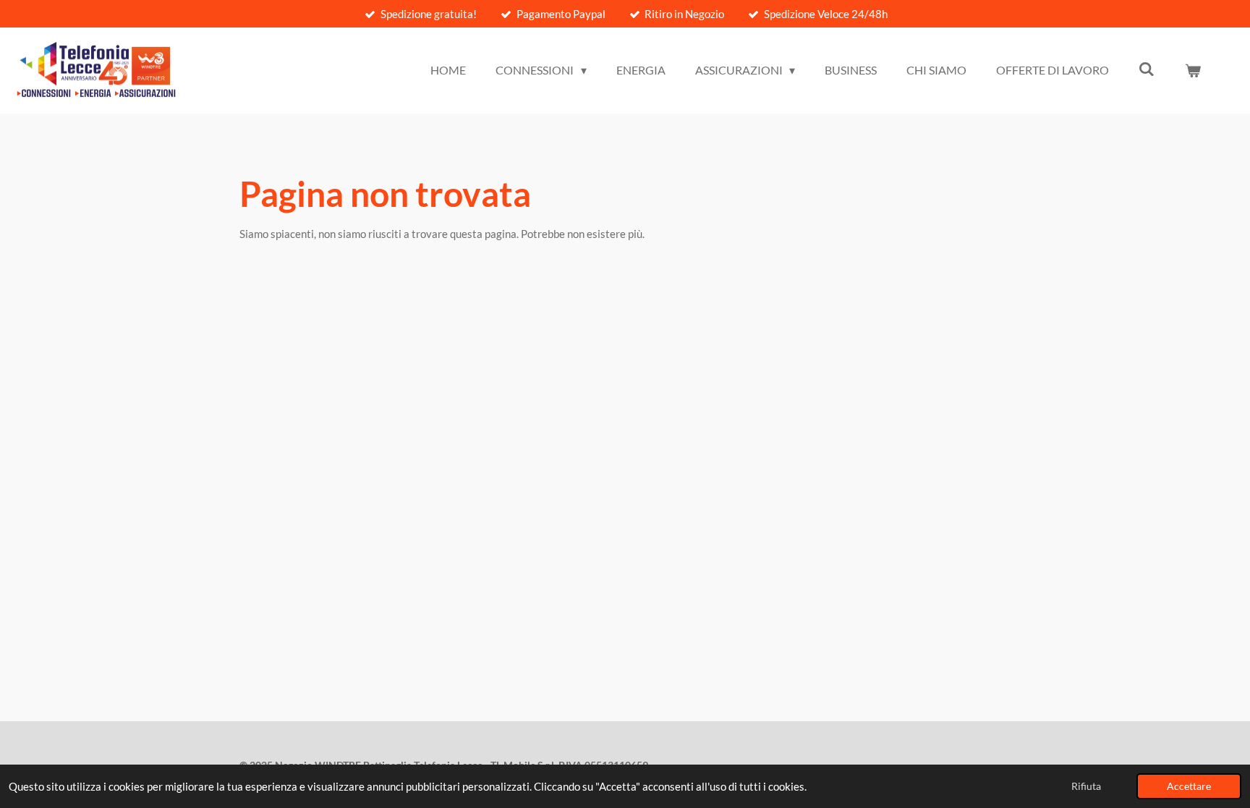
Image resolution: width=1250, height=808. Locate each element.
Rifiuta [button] (1086, 786)
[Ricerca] (1146, 68)
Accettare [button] (1189, 786)
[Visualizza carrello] (1192, 70)
